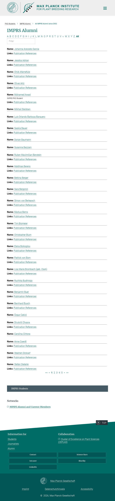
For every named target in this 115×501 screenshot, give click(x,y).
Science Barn (82, 454)
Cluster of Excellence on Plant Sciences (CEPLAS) (78, 441)
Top (104, 422)
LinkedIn (33, 467)
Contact (33, 454)
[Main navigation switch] (105, 8)
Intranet (33, 461)
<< (46, 372)
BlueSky (82, 461)
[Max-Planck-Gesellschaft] (45, 481)
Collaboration (66, 434)
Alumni (11, 448)
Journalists (13, 443)
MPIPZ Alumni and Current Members (30, 406)
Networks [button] (12, 401)
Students (12, 439)
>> (67, 372)
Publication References (25, 53)
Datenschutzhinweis (55, 489)
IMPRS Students (19, 388)
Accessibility (87, 489)
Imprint (25, 489)
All (77, 36)
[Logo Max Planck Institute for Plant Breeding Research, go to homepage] (52, 7)
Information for (17, 434)
